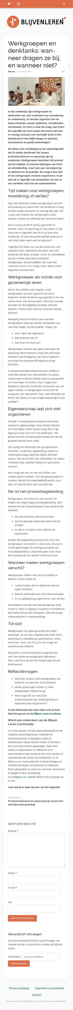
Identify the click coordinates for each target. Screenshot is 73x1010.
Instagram (17, 777)
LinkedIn (31, 777)
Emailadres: (14, 956)
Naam (12, 873)
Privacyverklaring (19, 988)
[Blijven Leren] (36, 21)
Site (10, 902)
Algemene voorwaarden (49, 988)
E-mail (12, 887)
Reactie (13, 831)
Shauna (11, 71)
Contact (36, 994)
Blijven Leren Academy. (47, 713)
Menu (17, 3)
